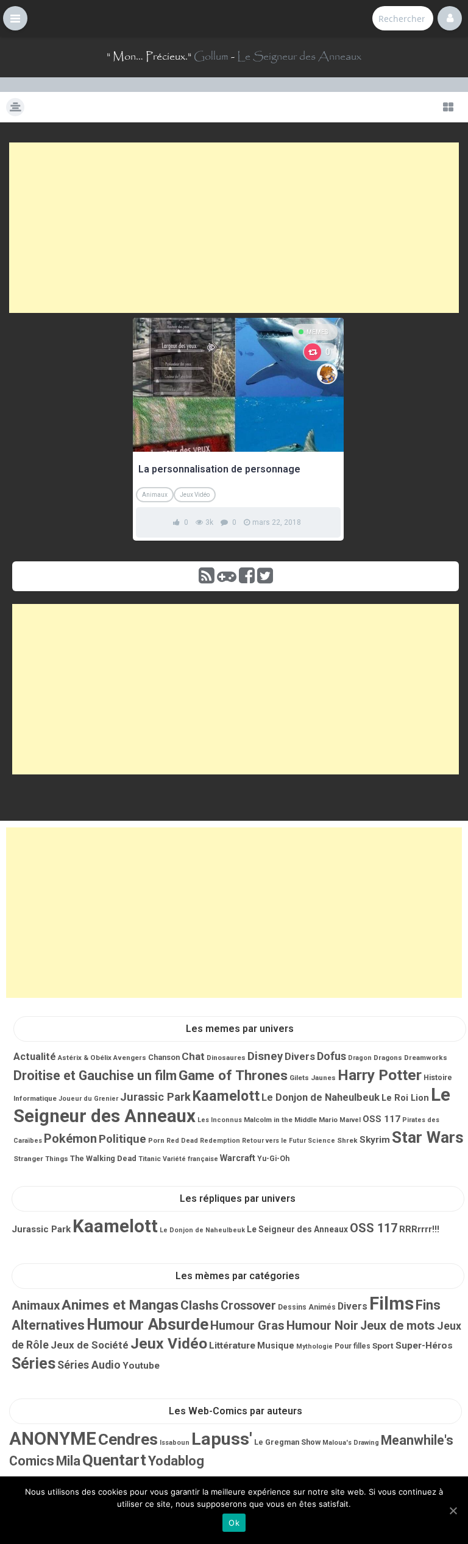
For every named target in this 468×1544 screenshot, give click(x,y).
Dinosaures (226, 1057)
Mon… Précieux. (149, 56)
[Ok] (453, 1510)
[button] (15, 18)
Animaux (155, 494)
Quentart (114, 1460)
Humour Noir (322, 1325)
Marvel (350, 1120)
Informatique (35, 1098)
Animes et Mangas (120, 1305)
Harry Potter (380, 1075)
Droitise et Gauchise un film (95, 1075)
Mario (328, 1119)
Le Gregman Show (287, 1442)
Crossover (248, 1306)
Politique (122, 1139)
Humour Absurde (147, 1324)
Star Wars (428, 1137)
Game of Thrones (233, 1075)
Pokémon (70, 1138)
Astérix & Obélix (85, 1057)
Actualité (34, 1056)
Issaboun (175, 1443)
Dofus (331, 1056)
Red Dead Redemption (203, 1141)
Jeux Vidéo (195, 494)
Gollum (211, 56)
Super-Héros (424, 1345)
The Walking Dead (103, 1158)
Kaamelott (226, 1095)
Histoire (438, 1077)
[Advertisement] (234, 227)
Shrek (347, 1140)
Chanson (164, 1057)
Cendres (128, 1439)
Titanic (149, 1158)
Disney (265, 1056)
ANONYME (52, 1438)
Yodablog (176, 1461)
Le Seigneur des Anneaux (299, 56)
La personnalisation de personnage (219, 469)
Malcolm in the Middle (280, 1119)
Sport (383, 1345)
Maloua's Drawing (350, 1443)
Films (391, 1303)
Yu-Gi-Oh (273, 1158)
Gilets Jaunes (312, 1077)
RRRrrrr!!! (419, 1229)
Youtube (141, 1365)
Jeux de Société (90, 1345)
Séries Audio (89, 1365)
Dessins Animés (307, 1307)
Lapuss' (221, 1439)
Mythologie (314, 1346)
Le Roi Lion (405, 1097)
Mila (68, 1461)
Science (321, 1141)
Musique (275, 1345)
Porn (156, 1140)
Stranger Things (40, 1158)
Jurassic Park (155, 1096)
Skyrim (375, 1139)
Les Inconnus (219, 1120)
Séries (33, 1363)
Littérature (232, 1345)
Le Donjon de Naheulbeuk (320, 1097)
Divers (300, 1056)
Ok (234, 1523)
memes (317, 332)
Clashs (199, 1305)
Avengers (129, 1057)
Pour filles (352, 1346)
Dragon (360, 1058)
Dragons (388, 1057)
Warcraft (237, 1158)
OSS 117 (381, 1119)
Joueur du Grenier (88, 1099)
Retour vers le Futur (274, 1141)
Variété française (190, 1159)
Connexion (450, 18)
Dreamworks (425, 1057)
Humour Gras (247, 1325)
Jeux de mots (397, 1326)
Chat (193, 1056)
